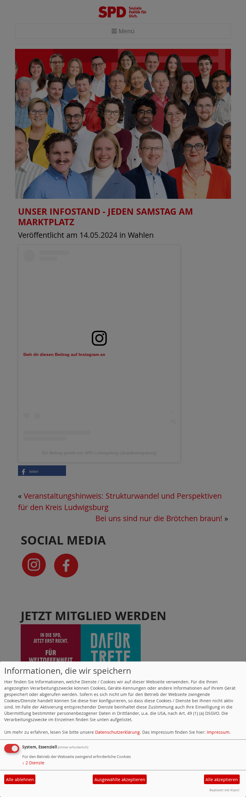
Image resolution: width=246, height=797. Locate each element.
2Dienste (33, 763)
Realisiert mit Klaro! (224, 790)
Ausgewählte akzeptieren (119, 779)
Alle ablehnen (20, 779)
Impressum (218, 732)
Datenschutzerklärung (117, 732)
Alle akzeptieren (222, 779)
